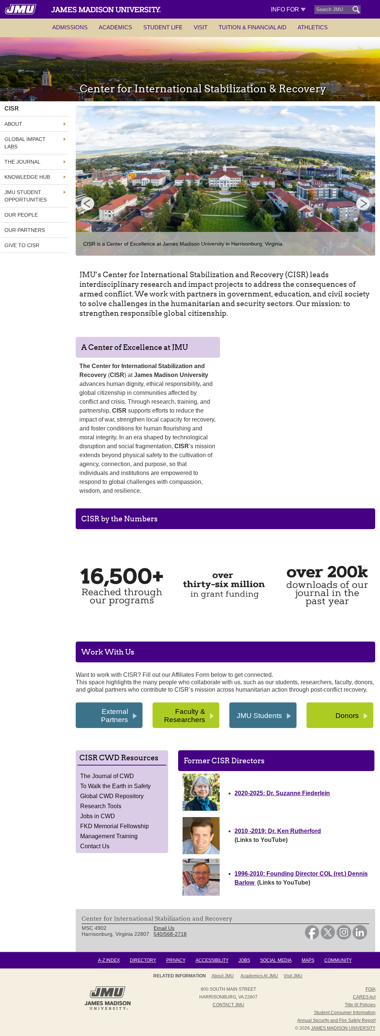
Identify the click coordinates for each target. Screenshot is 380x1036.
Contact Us (94, 846)
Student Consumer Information (345, 1012)
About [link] (13, 124)
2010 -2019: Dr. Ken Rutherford (278, 831)
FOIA (371, 989)
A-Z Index (109, 960)
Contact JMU (228, 1004)
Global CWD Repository (112, 796)
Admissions (70, 27)
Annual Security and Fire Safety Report (336, 1020)
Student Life (163, 27)
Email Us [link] (164, 928)
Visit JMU (293, 975)
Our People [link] (21, 215)
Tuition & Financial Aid (252, 27)
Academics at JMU (259, 975)
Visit (200, 27)
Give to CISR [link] (21, 245)
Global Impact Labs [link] (25, 143)
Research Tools (100, 806)
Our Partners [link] (24, 230)
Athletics (313, 27)
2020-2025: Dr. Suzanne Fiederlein (282, 793)
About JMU (223, 975)
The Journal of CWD (107, 776)
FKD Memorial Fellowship (114, 826)
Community (338, 960)
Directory (143, 960)
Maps (308, 960)
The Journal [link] (22, 162)
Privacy (176, 960)
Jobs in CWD (97, 816)
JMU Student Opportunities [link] (25, 196)
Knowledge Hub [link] (27, 177)
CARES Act (364, 997)
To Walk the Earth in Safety (115, 786)
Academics (115, 27)
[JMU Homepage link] (107, 1009)
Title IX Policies (360, 1004)
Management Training (109, 836)
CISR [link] (11, 108)
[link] (312, 938)
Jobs (244, 960)
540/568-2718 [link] (170, 934)
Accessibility (212, 960)
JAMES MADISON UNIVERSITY (343, 1028)
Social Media (276, 960)
